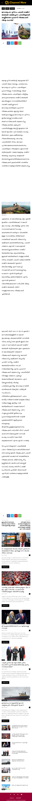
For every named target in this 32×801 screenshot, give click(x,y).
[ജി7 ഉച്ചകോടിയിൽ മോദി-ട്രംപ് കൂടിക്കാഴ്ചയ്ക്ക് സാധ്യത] (16, 617)
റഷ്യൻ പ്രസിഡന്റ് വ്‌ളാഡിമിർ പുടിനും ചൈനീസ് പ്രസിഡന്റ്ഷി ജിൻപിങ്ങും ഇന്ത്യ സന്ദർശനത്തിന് (15, 665)
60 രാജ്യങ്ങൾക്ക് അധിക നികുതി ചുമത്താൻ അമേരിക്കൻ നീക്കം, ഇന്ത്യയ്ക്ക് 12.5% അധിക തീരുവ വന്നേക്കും (15, 551)
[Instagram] (14, 794)
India (3, 546)
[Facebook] (8, 43)
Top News (12, 8)
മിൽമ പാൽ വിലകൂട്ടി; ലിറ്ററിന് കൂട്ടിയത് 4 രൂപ (20, 785)
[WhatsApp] (19, 43)
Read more (5, 567)
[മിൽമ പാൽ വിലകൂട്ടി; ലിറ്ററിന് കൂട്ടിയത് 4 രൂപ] (6, 787)
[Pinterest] (16, 43)
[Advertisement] (16, 63)
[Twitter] (12, 43)
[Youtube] (21, 794)
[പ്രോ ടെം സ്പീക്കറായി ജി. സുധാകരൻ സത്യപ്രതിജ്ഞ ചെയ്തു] (6, 770)
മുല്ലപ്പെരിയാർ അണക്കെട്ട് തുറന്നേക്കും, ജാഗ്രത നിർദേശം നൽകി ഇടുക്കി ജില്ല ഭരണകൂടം (8, 524)
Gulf (3, 8)
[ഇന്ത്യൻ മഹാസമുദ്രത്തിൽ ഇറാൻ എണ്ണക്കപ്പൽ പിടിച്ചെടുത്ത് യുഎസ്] (16, 694)
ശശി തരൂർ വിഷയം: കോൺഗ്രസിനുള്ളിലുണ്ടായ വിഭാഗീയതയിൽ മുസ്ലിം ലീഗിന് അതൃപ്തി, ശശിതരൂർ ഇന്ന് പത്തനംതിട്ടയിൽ (24, 526)
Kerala (7, 8)
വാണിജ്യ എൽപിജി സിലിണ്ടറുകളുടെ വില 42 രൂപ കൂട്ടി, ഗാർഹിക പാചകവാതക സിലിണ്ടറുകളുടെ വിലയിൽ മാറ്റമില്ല (16, 590)
